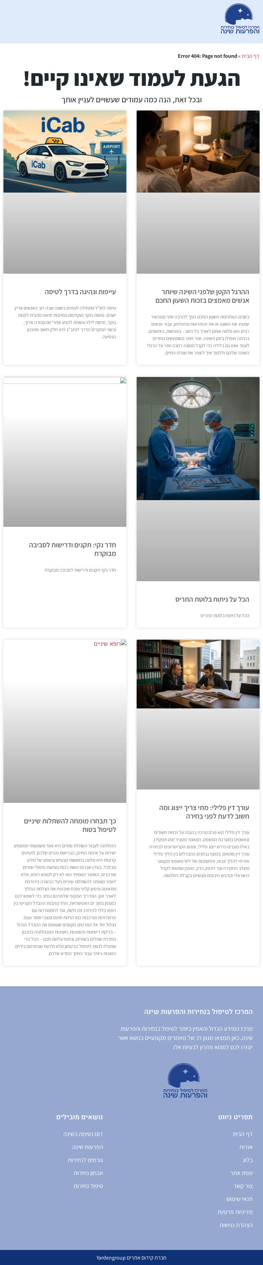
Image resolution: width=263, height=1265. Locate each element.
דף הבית (251, 56)
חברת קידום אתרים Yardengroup (131, 1257)
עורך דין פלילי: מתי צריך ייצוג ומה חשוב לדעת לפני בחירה (204, 812)
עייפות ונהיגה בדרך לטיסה (80, 291)
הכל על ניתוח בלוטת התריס (212, 599)
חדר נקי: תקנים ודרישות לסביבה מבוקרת (72, 549)
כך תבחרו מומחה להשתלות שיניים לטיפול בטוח (70, 825)
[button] (118, 22)
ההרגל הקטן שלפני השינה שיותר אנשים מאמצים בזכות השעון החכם (202, 296)
